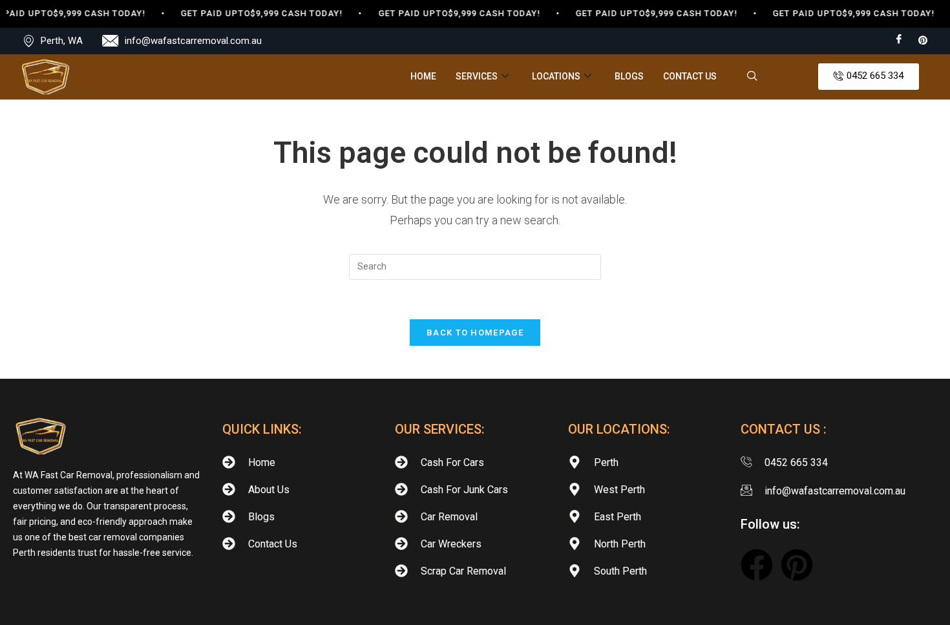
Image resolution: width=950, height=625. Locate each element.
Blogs (629, 76)
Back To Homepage (475, 332)
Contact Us (690, 76)
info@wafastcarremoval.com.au (193, 41)
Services (477, 76)
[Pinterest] (922, 40)
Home (423, 76)
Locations (556, 76)
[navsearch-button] (752, 77)
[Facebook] (898, 40)
